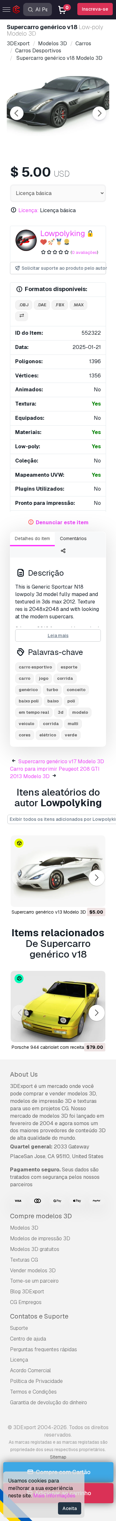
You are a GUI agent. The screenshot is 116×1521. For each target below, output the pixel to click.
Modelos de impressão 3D (40, 1238)
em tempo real (34, 712)
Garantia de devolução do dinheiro (48, 1402)
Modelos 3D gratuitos (34, 1249)
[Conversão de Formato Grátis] (21, 316)
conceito (76, 689)
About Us (24, 1074)
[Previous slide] (17, 113)
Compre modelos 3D (41, 1216)
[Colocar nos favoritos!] (96, 897)
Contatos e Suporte (39, 1316)
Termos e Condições (33, 1391)
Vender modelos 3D (33, 1270)
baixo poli (29, 701)
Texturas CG (24, 1259)
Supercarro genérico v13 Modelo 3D (49, 912)
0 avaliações (84, 252)
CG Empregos (26, 1302)
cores (25, 735)
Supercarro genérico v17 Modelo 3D (61, 761)
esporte (69, 667)
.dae (41, 305)
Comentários (73, 538)
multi (73, 723)
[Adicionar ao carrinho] (83, 897)
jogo (43, 678)
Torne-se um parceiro (34, 1280)
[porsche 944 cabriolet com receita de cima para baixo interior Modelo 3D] (58, 1006)
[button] (96, 877)
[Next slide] (99, 113)
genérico (28, 689)
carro (24, 678)
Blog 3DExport (27, 1291)
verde (71, 735)
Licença (19, 1359)
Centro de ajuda (28, 1338)
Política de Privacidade (36, 1381)
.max (78, 305)
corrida (65, 678)
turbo (52, 689)
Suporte (19, 1328)
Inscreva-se (95, 9)
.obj (24, 305)
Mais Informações (54, 1495)
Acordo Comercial (30, 1370)
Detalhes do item (32, 538)
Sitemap (58, 1457)
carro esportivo (35, 667)
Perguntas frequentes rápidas (43, 1349)
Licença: (28, 210)
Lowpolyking (62, 233)
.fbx (59, 305)
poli (71, 701)
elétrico (47, 735)
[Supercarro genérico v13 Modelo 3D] (58, 871)
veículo (26, 723)
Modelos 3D (24, 1227)
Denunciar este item (62, 522)
